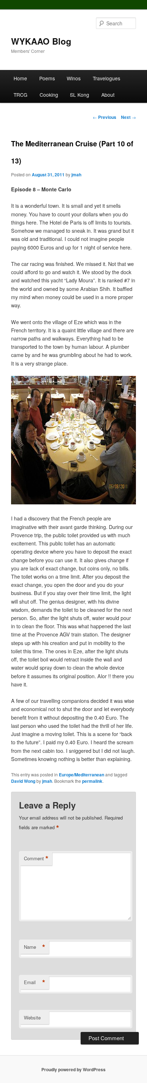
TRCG (20, 94)
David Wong (23, 781)
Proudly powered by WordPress (73, 1069)
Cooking (49, 94)
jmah (76, 174)
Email (34, 982)
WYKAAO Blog (41, 41)
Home (20, 78)
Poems (47, 78)
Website (32, 1017)
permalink (92, 781)
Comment (36, 858)
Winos (74, 78)
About (108, 94)
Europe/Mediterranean (81, 774)
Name (34, 947)
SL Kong (79, 94)
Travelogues (106, 78)
